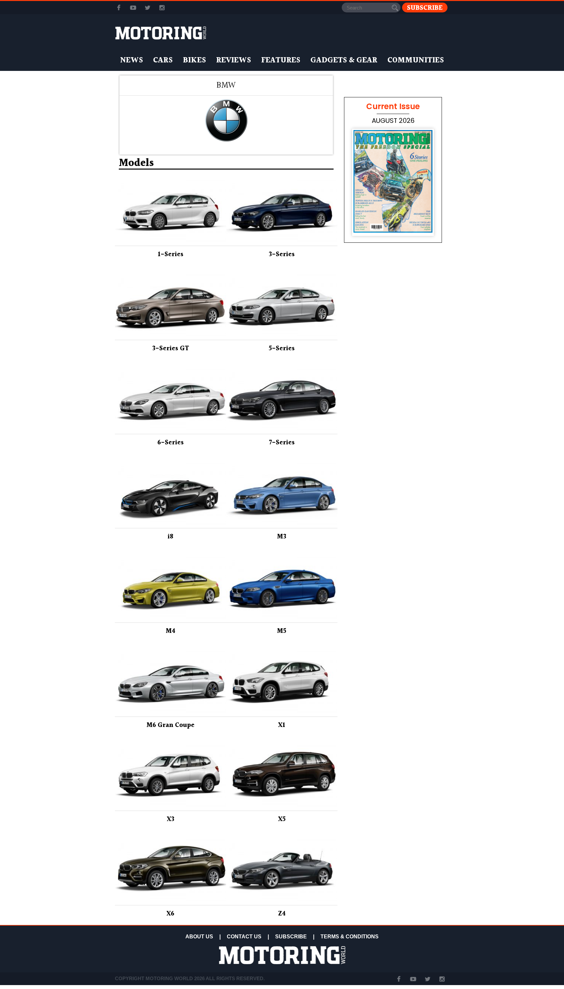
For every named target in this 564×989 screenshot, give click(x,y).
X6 (170, 914)
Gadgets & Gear (343, 60)
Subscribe (425, 7)
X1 (281, 725)
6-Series (170, 442)
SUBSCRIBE (291, 936)
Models (136, 163)
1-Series (170, 254)
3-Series (282, 254)
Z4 (282, 914)
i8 (170, 537)
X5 (282, 819)
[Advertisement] (393, 435)
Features (280, 60)
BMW (226, 85)
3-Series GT (170, 348)
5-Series (282, 348)
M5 (281, 631)
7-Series (282, 442)
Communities (415, 60)
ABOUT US (199, 936)
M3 (281, 537)
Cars (163, 60)
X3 (170, 819)
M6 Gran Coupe (171, 725)
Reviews (233, 60)
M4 (170, 631)
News (131, 60)
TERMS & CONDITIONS (350, 936)
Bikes (194, 60)
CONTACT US (244, 936)
